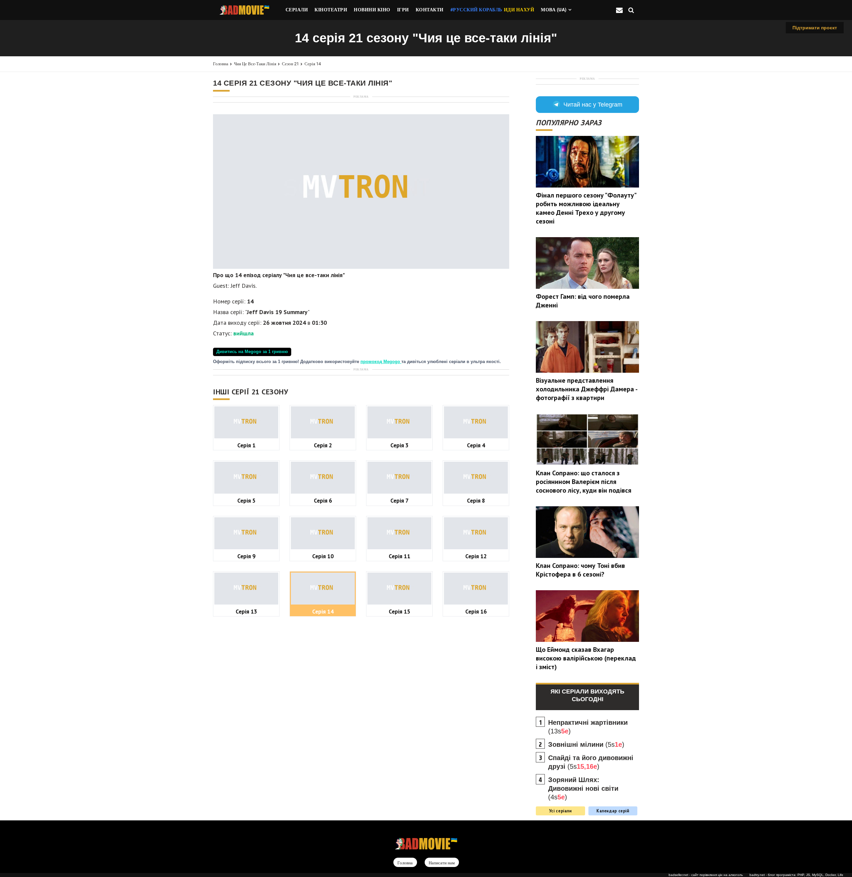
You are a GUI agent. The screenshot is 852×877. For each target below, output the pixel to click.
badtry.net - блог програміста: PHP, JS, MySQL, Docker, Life (796, 875)
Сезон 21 (290, 63)
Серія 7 (399, 500)
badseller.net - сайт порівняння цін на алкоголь (706, 875)
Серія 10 (323, 556)
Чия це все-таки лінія (255, 63)
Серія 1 (246, 445)
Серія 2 (323, 445)
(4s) (583, 788)
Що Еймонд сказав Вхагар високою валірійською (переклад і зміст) (586, 658)
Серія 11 (399, 556)
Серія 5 (246, 500)
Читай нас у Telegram (592, 104)
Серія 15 (399, 611)
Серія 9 (246, 556)
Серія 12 (476, 556)
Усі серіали (560, 810)
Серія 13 (246, 611)
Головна (220, 63)
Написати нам (442, 862)
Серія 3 (399, 445)
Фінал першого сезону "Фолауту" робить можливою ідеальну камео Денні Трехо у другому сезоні (586, 208)
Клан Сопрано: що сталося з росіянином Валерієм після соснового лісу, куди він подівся (583, 482)
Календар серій (612, 810)
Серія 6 (323, 500)
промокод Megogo (380, 361)
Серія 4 (476, 445)
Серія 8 (476, 500)
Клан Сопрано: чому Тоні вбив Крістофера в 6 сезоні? (580, 570)
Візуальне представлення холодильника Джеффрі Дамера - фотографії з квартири (586, 389)
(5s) (586, 744)
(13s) (588, 727)
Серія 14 (313, 63)
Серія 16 (476, 611)
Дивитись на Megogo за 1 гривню (252, 351)
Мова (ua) (554, 9)
